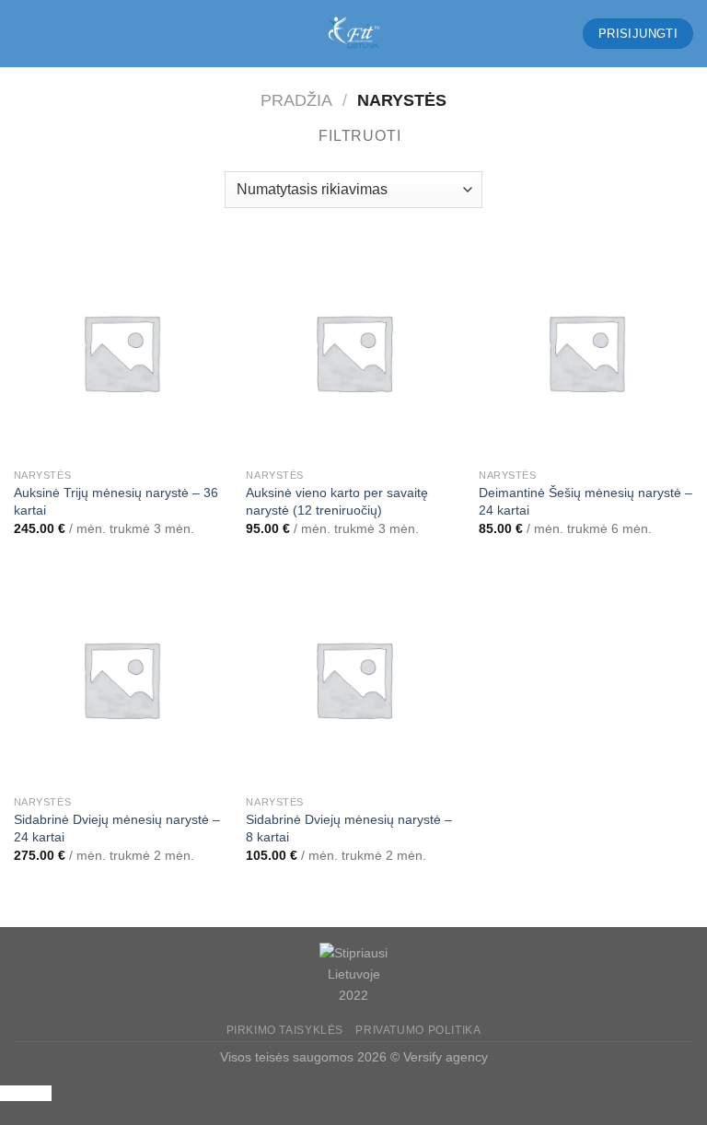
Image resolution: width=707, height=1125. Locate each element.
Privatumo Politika (418, 1030)
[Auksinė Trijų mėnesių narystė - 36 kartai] (121, 352)
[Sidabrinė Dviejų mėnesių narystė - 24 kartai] (121, 679)
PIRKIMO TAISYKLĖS (284, 1030)
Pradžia (296, 100)
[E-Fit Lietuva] (353, 33)
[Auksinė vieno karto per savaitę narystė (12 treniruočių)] (353, 352)
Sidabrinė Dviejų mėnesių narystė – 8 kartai (349, 828)
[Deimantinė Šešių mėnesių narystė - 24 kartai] (586, 352)
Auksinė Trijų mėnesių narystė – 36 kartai (116, 501)
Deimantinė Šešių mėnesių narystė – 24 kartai (585, 501)
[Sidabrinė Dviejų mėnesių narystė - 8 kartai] (353, 679)
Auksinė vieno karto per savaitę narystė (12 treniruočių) (337, 501)
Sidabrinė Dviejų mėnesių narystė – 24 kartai (117, 828)
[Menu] (25, 33)
